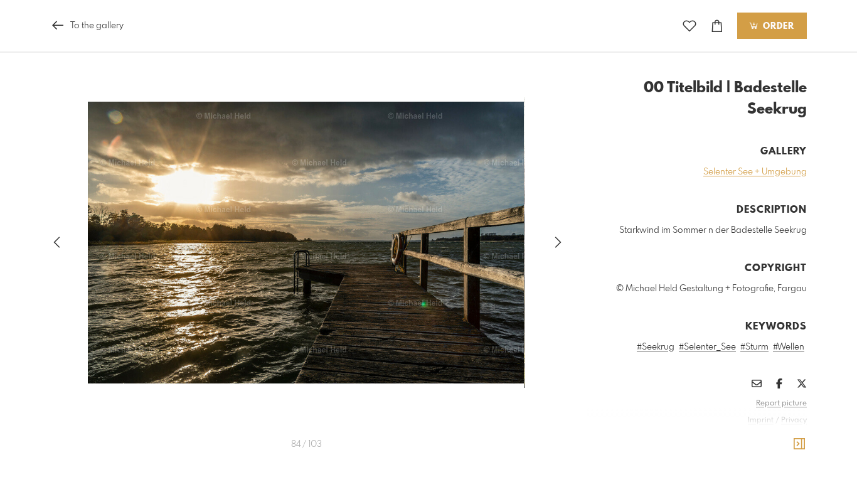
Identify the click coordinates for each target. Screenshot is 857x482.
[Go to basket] (717, 26)
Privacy (794, 420)
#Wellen (788, 347)
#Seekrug (655, 347)
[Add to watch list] (689, 26)
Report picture (781, 403)
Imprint (761, 420)
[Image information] (799, 444)
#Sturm (754, 347)
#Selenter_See (707, 347)
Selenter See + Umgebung (755, 172)
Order (777, 26)
